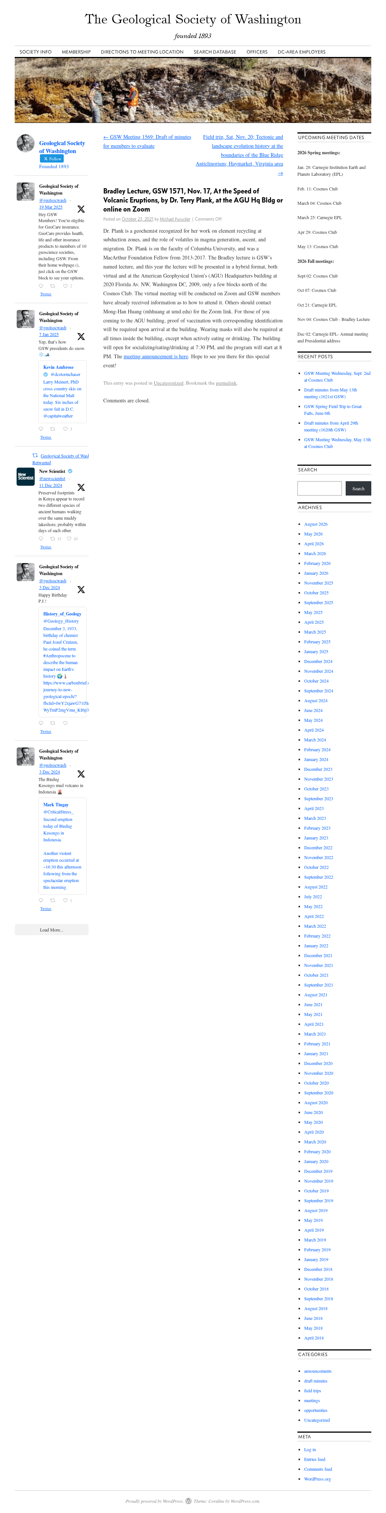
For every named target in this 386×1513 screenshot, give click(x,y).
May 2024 (313, 720)
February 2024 (317, 749)
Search (358, 488)
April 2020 (314, 1132)
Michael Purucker (175, 219)
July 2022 (313, 896)
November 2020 (318, 1073)
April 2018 (314, 1338)
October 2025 (316, 592)
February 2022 (317, 936)
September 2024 (318, 690)
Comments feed (318, 1469)
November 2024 (318, 671)
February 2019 (317, 1249)
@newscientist (52, 478)
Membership (76, 52)
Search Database (215, 52)
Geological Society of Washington (58, 189)
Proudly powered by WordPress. (155, 1501)
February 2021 (317, 1043)
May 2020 (313, 1122)
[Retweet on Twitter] (35, 455)
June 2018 (313, 1318)
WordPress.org (317, 1479)
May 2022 (313, 906)
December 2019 (318, 1171)
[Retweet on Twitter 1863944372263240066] (54, 900)
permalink (226, 382)
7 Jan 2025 (49, 334)
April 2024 (314, 730)
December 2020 (318, 1063)
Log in (310, 1449)
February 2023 (317, 828)
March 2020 (315, 1142)
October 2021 (316, 975)
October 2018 (316, 1289)
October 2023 (316, 789)
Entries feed (314, 1459)
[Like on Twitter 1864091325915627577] (67, 723)
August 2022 (316, 887)
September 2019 (318, 1200)
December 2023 (318, 769)
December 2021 (318, 955)
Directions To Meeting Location (142, 52)
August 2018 (316, 1308)
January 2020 (316, 1161)
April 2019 (314, 1230)
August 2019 (316, 1210)
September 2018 (318, 1298)
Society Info (36, 52)
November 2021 (318, 965)
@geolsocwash (52, 200)
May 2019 (313, 1220)
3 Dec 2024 (49, 587)
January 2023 (316, 838)
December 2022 (318, 847)
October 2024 (316, 681)
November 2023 (318, 779)
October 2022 (316, 867)
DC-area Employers (302, 52)
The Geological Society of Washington (193, 19)
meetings (312, 1400)
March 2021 (315, 1034)
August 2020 (316, 1102)
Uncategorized (169, 382)
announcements (318, 1371)
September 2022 (318, 877)
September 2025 (318, 602)
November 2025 (318, 583)
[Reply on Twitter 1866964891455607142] (42, 539)
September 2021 (318, 985)
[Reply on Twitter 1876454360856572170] (42, 429)
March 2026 (315, 553)
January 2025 (316, 651)
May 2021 (313, 1014)
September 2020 (318, 1092)
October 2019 (316, 1191)
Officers (257, 52)
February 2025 (317, 641)
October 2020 (316, 1083)
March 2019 (315, 1240)
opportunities (316, 1410)
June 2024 (313, 710)
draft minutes (316, 1381)
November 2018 (318, 1279)
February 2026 (317, 563)
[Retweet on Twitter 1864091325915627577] (54, 723)
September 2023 (318, 798)
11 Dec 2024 (50, 485)
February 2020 (317, 1151)
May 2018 (313, 1328)
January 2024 (316, 759)
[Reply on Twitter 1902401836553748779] (42, 286)
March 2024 (315, 740)
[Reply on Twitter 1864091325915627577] (42, 723)
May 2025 (313, 612)
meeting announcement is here (156, 356)
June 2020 (313, 1112)
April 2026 (314, 543)
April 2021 (314, 1024)
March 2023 (315, 818)
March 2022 (315, 926)
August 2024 (316, 700)
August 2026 (316, 524)
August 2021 (316, 994)
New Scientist (52, 471)
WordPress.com (245, 1501)
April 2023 (314, 808)
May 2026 (313, 534)
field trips (312, 1390)
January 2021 (316, 1053)
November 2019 (318, 1181)
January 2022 (316, 945)
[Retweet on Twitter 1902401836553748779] (54, 286)
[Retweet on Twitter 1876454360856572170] (54, 429)
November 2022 (318, 857)
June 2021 (313, 1004)
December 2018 (318, 1269)
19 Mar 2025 (51, 207)
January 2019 (316, 1259)
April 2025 (314, 622)
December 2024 (318, 661)
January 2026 (316, 573)
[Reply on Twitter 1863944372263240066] (42, 900)
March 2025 (315, 632)
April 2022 (314, 916)
